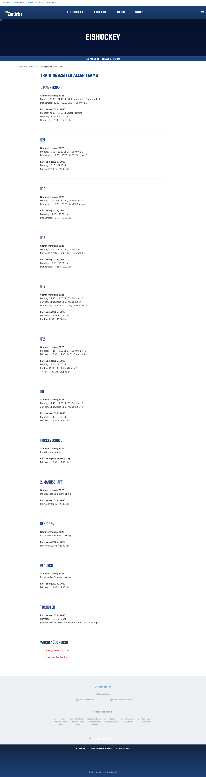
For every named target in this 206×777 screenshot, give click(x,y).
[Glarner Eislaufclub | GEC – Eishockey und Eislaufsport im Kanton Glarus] (10, 17)
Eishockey (32, 67)
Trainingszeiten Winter (55, 657)
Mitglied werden (101, 748)
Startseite (21, 67)
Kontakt (81, 748)
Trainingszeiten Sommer (56, 650)
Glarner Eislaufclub (106, 772)
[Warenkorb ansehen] (195, 12)
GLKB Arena (123, 748)
